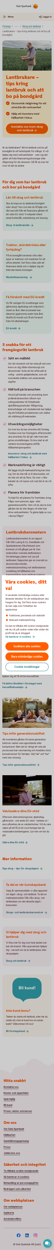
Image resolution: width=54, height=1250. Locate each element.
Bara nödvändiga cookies (27, 657)
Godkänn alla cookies (27, 646)
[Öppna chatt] (47, 1243)
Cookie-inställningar (27, 667)
